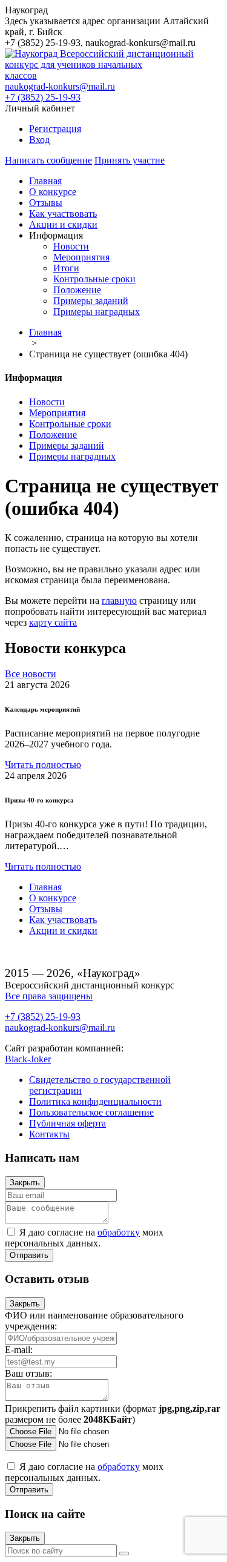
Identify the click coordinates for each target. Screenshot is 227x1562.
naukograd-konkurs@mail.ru (60, 86)
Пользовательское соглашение (91, 1112)
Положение (77, 290)
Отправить (29, 1255)
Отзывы (45, 202)
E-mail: (19, 1350)
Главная (45, 181)
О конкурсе (52, 192)
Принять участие (129, 160)
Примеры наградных (96, 311)
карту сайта (53, 622)
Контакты (49, 1134)
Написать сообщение (48, 160)
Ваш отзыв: (28, 1373)
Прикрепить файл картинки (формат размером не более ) (112, 1414)
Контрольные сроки (94, 279)
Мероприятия (81, 257)
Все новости (30, 674)
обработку (118, 1232)
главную (119, 600)
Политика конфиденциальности (95, 1101)
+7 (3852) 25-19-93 (43, 97)
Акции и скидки (63, 224)
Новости (71, 246)
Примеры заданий (90, 301)
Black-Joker (28, 1059)
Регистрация (55, 129)
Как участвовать (63, 213)
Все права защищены (49, 996)
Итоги (66, 268)
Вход (39, 139)
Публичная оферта (67, 1123)
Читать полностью (43, 764)
